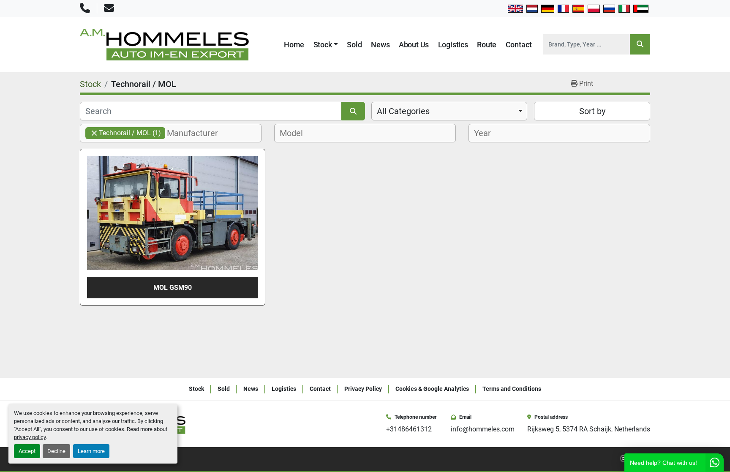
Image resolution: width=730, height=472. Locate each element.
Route (486, 44)
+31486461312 (409, 429)
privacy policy (30, 437)
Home (294, 44)
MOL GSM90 (172, 288)
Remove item (94, 133)
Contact (519, 44)
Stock (322, 44)
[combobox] (449, 111)
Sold (354, 44)
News (380, 44)
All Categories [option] (403, 111)
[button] (325, 44)
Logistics (453, 44)
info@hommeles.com (483, 429)
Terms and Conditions (511, 388)
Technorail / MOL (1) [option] (123, 133)
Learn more (91, 451)
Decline (56, 451)
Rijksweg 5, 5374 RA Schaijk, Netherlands (588, 429)
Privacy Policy (363, 388)
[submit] (640, 44)
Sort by (592, 111)
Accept (27, 451)
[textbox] (197, 133)
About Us (414, 44)
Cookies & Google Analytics (432, 388)
